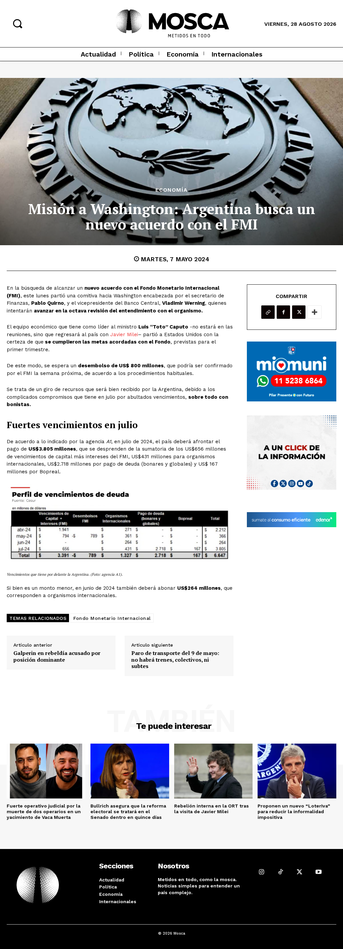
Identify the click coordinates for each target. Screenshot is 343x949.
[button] (17, 23)
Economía (171, 190)
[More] (314, 312)
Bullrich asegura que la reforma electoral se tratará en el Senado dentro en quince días (128, 811)
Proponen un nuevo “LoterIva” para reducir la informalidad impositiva (294, 811)
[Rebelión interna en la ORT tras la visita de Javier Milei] (213, 771)
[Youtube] (319, 872)
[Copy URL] (268, 312)
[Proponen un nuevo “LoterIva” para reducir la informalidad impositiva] (297, 771)
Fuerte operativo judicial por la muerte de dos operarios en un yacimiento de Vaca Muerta (44, 811)
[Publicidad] (291, 371)
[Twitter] (298, 312)
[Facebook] (283, 312)
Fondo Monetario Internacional (112, 618)
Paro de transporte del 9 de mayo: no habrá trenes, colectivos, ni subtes (175, 659)
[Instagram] (261, 872)
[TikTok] (280, 872)
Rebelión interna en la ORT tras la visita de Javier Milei (211, 808)
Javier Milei (124, 334)
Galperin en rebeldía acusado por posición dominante (56, 656)
